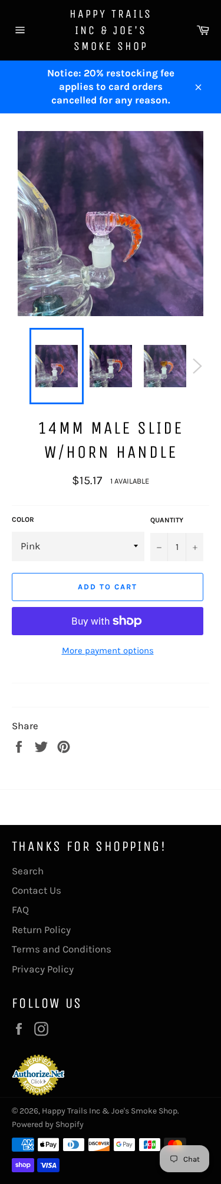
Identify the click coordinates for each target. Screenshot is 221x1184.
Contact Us (36, 890)
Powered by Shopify (48, 1124)
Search (28, 871)
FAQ (20, 909)
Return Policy (41, 929)
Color (23, 519)
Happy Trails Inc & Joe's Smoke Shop (111, 30)
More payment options (108, 650)
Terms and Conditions (61, 949)
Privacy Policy (43, 969)
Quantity (166, 520)
